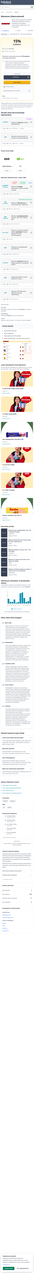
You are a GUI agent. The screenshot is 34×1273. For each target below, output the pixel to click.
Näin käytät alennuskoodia (10, 785)
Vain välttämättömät (22, 1268)
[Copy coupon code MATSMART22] (31, 122)
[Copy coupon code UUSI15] (31, 137)
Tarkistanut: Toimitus (7, 879)
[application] (17, 600)
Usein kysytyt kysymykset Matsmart (12, 788)
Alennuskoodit (9, 12)
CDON (3, 925)
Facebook (5, 801)
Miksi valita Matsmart (8, 790)
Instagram (12, 801)
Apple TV (4, 923)
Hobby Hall (4, 928)
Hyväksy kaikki (8, 1268)
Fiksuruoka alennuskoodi (7, 917)
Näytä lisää (17, 841)
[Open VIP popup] (29, 91)
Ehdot (4, 128)
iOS (4, 807)
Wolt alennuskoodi (6, 915)
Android (9, 807)
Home (2, 12)
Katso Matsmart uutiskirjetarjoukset (12, 793)
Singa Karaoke (5, 930)
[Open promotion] (31, 186)
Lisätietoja (5, 1264)
